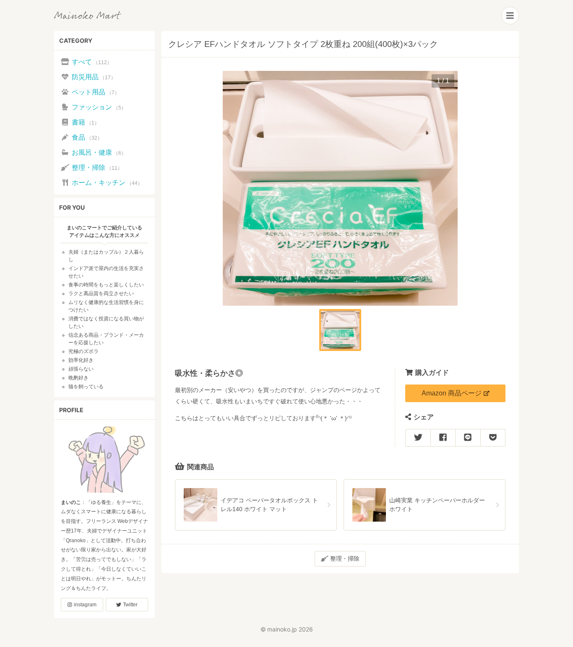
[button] (340, 330)
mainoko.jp (282, 629)
